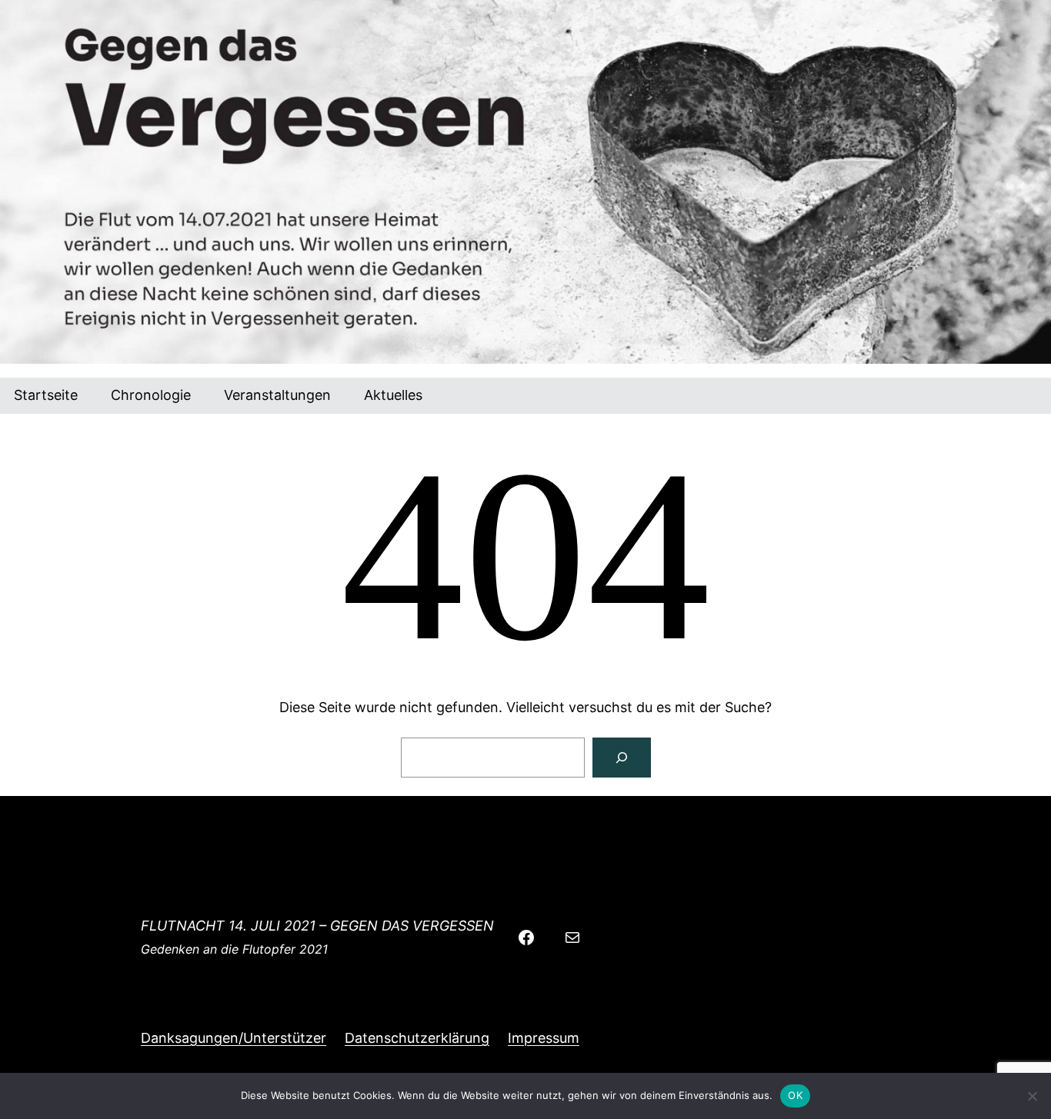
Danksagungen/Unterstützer (233, 1038)
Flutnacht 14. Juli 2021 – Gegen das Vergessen (317, 926)
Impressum (543, 1038)
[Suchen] (621, 758)
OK (795, 1095)
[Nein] (1031, 1096)
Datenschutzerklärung (417, 1038)
